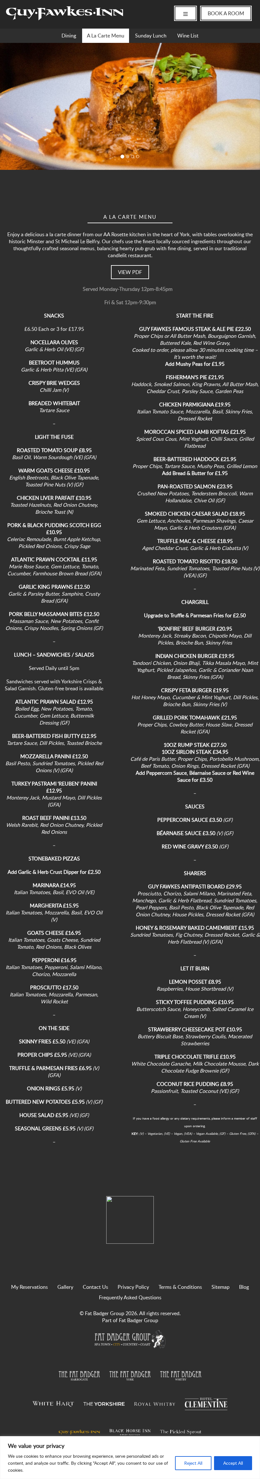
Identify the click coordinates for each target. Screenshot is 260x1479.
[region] (130, 1457)
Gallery (65, 1286)
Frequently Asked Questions (130, 1297)
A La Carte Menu (105, 35)
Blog (244, 1286)
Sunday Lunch (150, 35)
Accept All (233, 1463)
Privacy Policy (133, 1286)
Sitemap (220, 1286)
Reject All (193, 1463)
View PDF (130, 272)
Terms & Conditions (180, 1286)
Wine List (187, 35)
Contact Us (95, 1286)
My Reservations (29, 1286)
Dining (69, 35)
